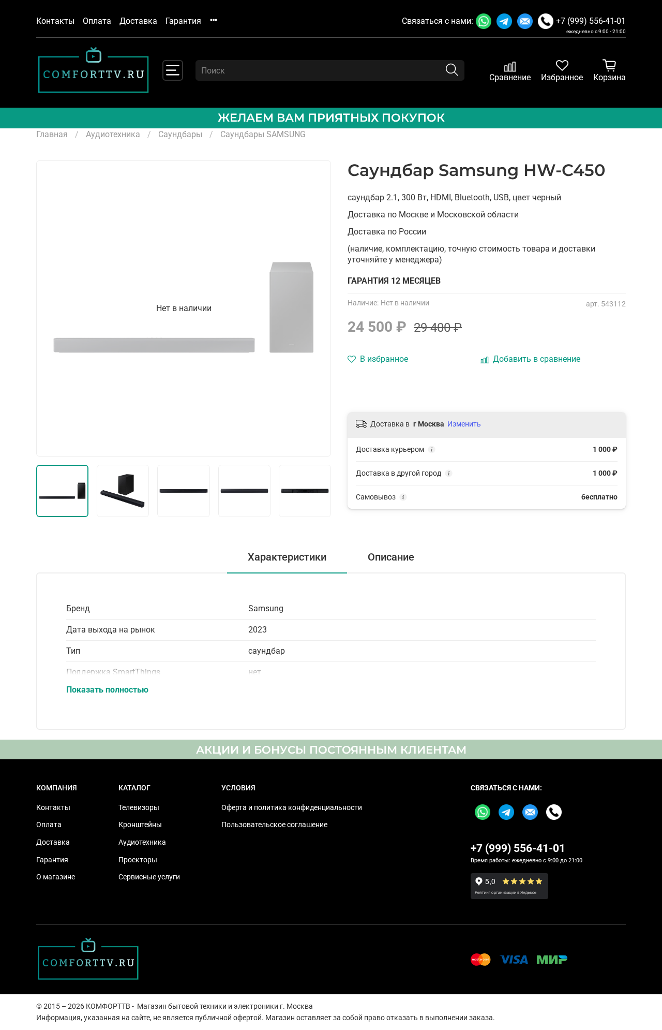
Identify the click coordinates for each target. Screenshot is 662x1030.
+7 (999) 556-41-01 (591, 21)
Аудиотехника (113, 134)
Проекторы (137, 860)
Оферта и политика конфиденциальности (291, 807)
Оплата (97, 21)
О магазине (55, 877)
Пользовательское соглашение (274, 824)
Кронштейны (140, 824)
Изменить (464, 424)
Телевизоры (138, 807)
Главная (52, 134)
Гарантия (183, 21)
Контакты (55, 21)
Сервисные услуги (149, 877)
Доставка (138, 21)
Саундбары (180, 134)
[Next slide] (314, 308)
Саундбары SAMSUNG (263, 134)
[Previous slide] (52, 308)
